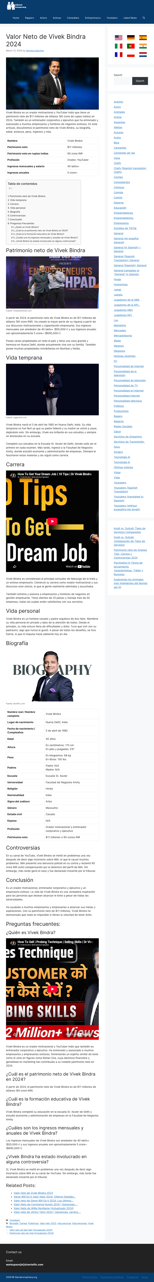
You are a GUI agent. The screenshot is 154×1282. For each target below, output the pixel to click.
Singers (118, 451)
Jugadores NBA (123, 310)
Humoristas (121, 284)
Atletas (118, 127)
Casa (117, 158)
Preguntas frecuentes (22, 223)
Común (118, 197)
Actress (57, 17)
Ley (116, 320)
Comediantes (122, 182)
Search (118, 75)
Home (16, 17)
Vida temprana (18, 200)
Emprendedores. (124, 218)
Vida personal (17, 207)
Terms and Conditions (112, 1277)
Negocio (119, 345)
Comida (118, 192)
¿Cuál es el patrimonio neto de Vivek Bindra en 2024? (41, 230)
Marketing (120, 325)
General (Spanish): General (130, 265)
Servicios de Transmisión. (129, 441)
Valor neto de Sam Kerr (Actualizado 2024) (30, 1230)
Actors (43, 17)
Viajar (117, 472)
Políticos (119, 405)
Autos (117, 137)
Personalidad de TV (126, 385)
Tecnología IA (122, 462)
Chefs (117, 163)
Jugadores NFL (123, 315)
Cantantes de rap (124, 152)
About (145, 1277)
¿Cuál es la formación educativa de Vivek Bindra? (40, 234)
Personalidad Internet (127, 395)
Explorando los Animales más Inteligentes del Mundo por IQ (130, 583)
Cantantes (120, 147)
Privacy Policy (90, 1277)
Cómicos (119, 187)
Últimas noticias (123, 467)
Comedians (73, 17)
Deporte (119, 202)
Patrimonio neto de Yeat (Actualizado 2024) (31, 1233)
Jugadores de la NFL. (127, 304)
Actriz (117, 106)
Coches (118, 177)
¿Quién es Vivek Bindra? (27, 227)
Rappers (29, 17)
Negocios (119, 350)
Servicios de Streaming (128, 436)
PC (115, 361)
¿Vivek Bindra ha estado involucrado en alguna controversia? (46, 241)
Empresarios (121, 223)
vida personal (64, 1223)
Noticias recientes (125, 356)
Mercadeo (120, 330)
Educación (120, 207)
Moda (117, 340)
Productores (121, 411)
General (118, 233)
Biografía (15, 211)
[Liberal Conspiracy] (16, 6)
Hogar (117, 279)
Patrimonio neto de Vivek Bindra (27, 196)
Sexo (117, 446)
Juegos (118, 294)
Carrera (14, 204)
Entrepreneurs (93, 17)
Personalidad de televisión (130, 380)
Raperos (119, 421)
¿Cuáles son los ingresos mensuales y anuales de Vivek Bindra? (47, 237)
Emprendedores (123, 212)
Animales (119, 112)
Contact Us (133, 1277)
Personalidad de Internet (129, 366)
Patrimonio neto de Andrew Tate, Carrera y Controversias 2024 (130, 554)
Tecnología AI (122, 457)
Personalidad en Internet (129, 390)
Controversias (18, 215)
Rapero (118, 416)
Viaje (117, 477)
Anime (118, 117)
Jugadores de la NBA (127, 299)
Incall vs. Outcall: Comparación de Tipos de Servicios (129, 541)
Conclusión (16, 219)
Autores (118, 132)
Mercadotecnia (123, 335)
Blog (116, 142)
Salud (117, 431)
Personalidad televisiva (128, 400)
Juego (117, 289)
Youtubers (112, 17)
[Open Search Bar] (144, 18)
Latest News (130, 17)
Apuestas (119, 122)
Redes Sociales (123, 426)
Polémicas (33, 1223)
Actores (118, 101)
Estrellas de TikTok (125, 228)
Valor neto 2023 (48, 1223)
